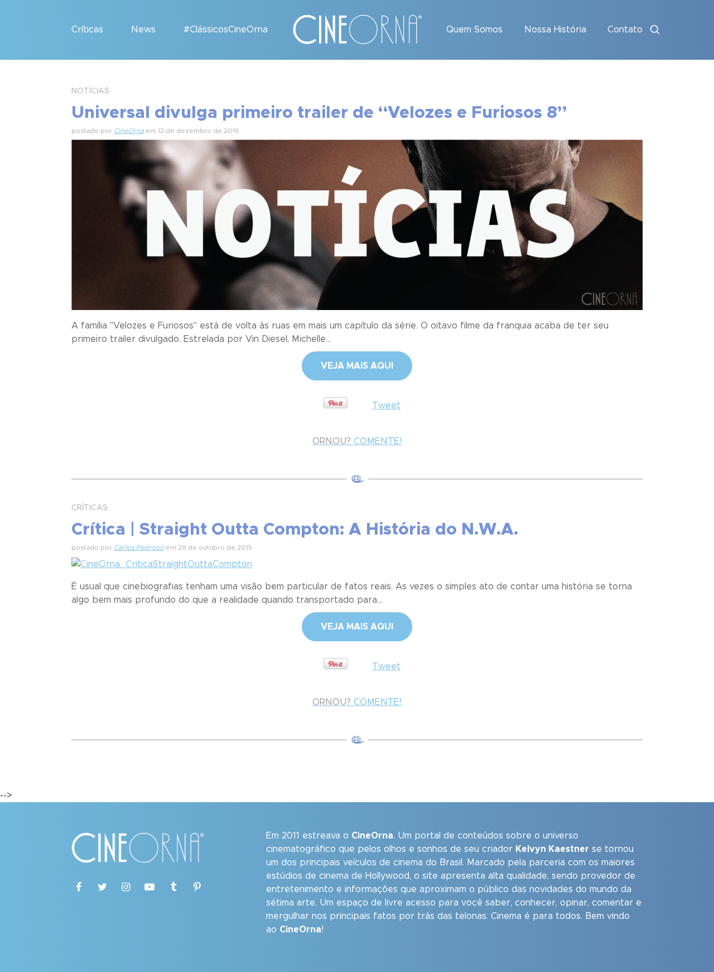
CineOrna (129, 130)
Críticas (87, 29)
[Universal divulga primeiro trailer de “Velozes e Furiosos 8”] (357, 222)
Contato (625, 29)
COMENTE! (357, 441)
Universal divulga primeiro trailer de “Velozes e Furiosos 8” (319, 112)
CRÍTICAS (89, 508)
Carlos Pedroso (139, 547)
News (143, 29)
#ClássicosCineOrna (226, 29)
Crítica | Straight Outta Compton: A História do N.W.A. (294, 529)
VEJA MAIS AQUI (357, 365)
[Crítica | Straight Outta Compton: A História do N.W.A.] (161, 562)
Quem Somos (474, 29)
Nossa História (555, 29)
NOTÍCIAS (90, 91)
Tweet (386, 405)
